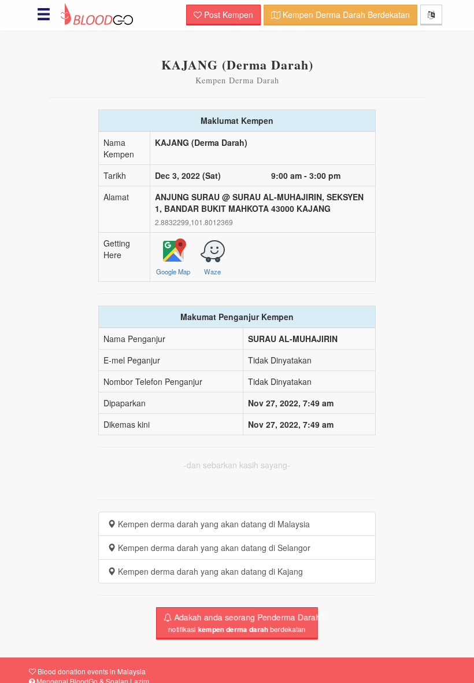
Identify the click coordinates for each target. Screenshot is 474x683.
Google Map (173, 270)
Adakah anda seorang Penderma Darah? (243, 622)
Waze (212, 270)
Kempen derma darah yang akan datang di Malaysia (213, 524)
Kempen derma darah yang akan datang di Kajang (209, 571)
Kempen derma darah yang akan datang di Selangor (213, 547)
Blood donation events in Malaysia (91, 671)
